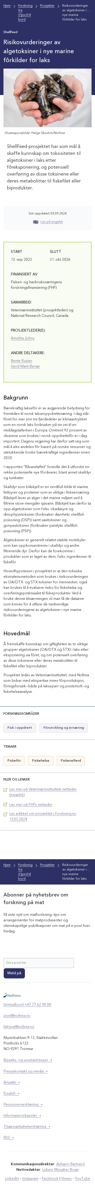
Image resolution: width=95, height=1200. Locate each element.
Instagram (30, 1179)
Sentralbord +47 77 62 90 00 (27, 1005)
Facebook (50, 1179)
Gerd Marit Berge (25, 366)
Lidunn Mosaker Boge (60, 1170)
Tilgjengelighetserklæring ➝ (26, 1127)
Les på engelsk (52, 221)
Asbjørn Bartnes (69, 1164)
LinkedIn (12, 1179)
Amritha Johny (23, 338)
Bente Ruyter (21, 361)
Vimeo (66, 1179)
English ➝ (11, 1094)
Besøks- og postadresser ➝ (27, 1060)
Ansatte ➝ (11, 1082)
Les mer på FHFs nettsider (30, 805)
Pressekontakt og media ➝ (25, 1071)
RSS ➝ (8, 1138)
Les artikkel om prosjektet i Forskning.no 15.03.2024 (42, 816)
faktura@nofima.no (18, 1027)
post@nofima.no (16, 1016)
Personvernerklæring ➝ (22, 1105)
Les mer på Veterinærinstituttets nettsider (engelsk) (43, 792)
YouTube (82, 1179)
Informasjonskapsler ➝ (22, 1116)
